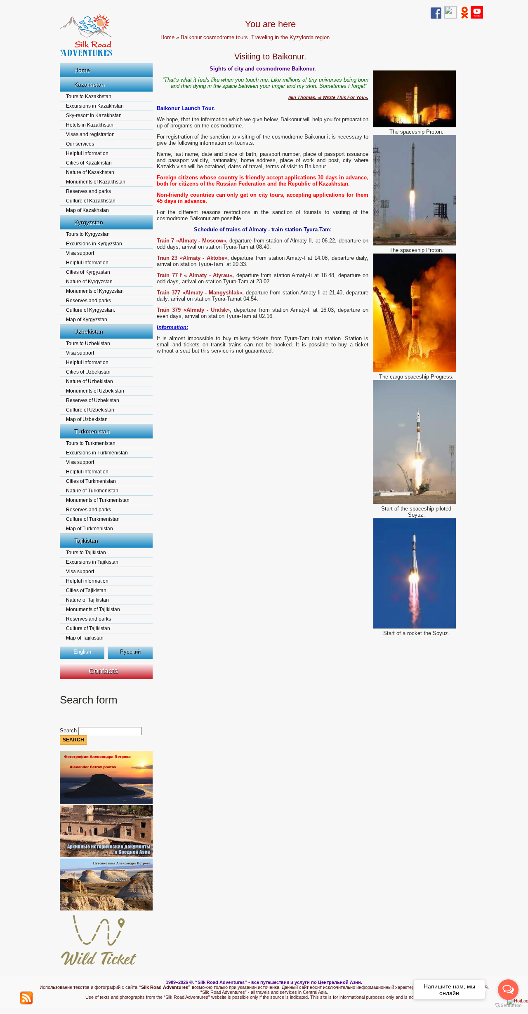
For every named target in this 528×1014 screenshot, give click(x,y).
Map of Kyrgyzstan (86, 319)
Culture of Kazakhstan (91, 201)
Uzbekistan (88, 331)
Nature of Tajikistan (87, 600)
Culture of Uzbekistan (90, 410)
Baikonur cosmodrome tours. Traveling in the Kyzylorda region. (256, 37)
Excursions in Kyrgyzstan (94, 244)
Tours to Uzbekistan (88, 343)
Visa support (80, 253)
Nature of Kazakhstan (90, 172)
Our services (80, 144)
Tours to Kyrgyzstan (88, 234)
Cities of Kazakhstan (89, 163)
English (82, 652)
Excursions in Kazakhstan (95, 106)
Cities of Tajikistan (86, 590)
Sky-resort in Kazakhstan (94, 115)
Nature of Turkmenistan (92, 491)
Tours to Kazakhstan (88, 96)
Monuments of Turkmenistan (98, 500)
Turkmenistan (92, 431)
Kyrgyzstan (88, 222)
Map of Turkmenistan (89, 529)
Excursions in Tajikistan (92, 562)
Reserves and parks (88, 191)
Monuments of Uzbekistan (95, 391)
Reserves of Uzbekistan (92, 400)
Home (82, 70)
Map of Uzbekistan (87, 419)
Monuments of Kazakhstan (95, 182)
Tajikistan (86, 540)
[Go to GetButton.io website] (508, 1005)
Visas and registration (90, 134)
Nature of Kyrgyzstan (89, 282)
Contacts (103, 671)
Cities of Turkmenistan (91, 481)
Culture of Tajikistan (88, 628)
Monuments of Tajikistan (93, 609)
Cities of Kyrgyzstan (88, 272)
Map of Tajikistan (85, 638)
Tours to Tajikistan (86, 552)
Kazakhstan (89, 84)
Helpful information (87, 153)
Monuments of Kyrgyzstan (95, 291)
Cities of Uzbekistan (88, 372)
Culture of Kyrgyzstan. (90, 310)
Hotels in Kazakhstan (89, 125)
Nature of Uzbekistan (89, 381)
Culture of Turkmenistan (93, 519)
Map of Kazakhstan (87, 210)
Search (69, 730)
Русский (130, 652)
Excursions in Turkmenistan (97, 453)
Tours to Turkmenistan (91, 443)
